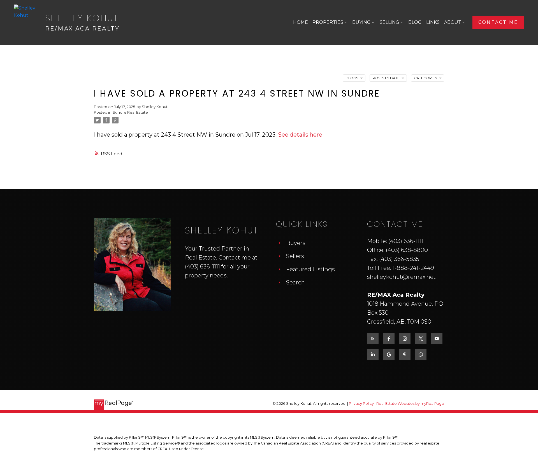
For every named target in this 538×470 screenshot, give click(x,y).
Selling (389, 22)
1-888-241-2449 (413, 268)
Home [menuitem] (300, 22)
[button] (498, 22)
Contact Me (498, 22)
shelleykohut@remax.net (401, 276)
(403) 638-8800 (407, 250)
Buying (361, 22)
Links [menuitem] (433, 22)
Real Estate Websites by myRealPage (410, 403)
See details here (300, 134)
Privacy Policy (361, 403)
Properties (327, 22)
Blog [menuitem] (415, 22)
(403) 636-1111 (202, 266)
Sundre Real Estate (130, 112)
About (452, 22)
